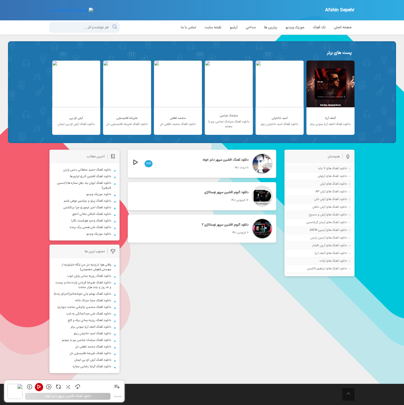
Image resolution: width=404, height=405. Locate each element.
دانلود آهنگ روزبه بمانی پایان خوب (89, 276)
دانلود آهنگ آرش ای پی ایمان (92, 360)
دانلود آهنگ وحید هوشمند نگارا (91, 220)
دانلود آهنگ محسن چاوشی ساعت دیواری (84, 307)
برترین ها (270, 27)
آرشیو (233, 27)
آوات (322, 261)
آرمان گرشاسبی (315, 222)
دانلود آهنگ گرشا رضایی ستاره (92, 366)
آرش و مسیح (317, 214)
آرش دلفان (318, 207)
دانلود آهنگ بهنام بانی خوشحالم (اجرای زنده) (82, 294)
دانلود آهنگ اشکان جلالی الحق (91, 214)
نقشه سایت (213, 27)
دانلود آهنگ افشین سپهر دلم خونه (225, 159)
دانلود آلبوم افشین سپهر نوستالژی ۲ (225, 224)
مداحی (251, 27)
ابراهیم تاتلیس (316, 268)
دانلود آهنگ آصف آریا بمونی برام (91, 327)
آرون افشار (318, 245)
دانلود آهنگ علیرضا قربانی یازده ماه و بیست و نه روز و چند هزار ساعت (83, 285)
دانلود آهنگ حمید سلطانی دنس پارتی (87, 170)
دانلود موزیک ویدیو (98, 194)
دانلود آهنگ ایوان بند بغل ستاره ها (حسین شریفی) (84, 185)
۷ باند (321, 168)
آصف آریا (320, 253)
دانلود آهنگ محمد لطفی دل (93, 346)
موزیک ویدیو (295, 27)
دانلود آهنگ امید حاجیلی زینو (92, 333)
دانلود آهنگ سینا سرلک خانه (93, 300)
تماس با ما (188, 27)
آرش (322, 184)
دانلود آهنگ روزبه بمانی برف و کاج (89, 320)
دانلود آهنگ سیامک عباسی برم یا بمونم (86, 340)
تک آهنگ (319, 27)
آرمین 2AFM (317, 230)
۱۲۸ (148, 163)
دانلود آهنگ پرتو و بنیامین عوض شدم (87, 201)
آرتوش (321, 176)
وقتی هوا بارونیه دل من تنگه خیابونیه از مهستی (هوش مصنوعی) (86, 267)
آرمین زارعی (318, 238)
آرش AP (320, 191)
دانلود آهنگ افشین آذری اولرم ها (90, 176)
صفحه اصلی (343, 27)
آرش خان (319, 199)
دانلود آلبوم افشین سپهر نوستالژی (226, 192)
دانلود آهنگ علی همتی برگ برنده (90, 227)
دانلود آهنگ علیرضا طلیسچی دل (90, 353)
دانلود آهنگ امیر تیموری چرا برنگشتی (87, 207)
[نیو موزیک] (71, 10)
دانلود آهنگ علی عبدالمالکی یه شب (88, 313)
